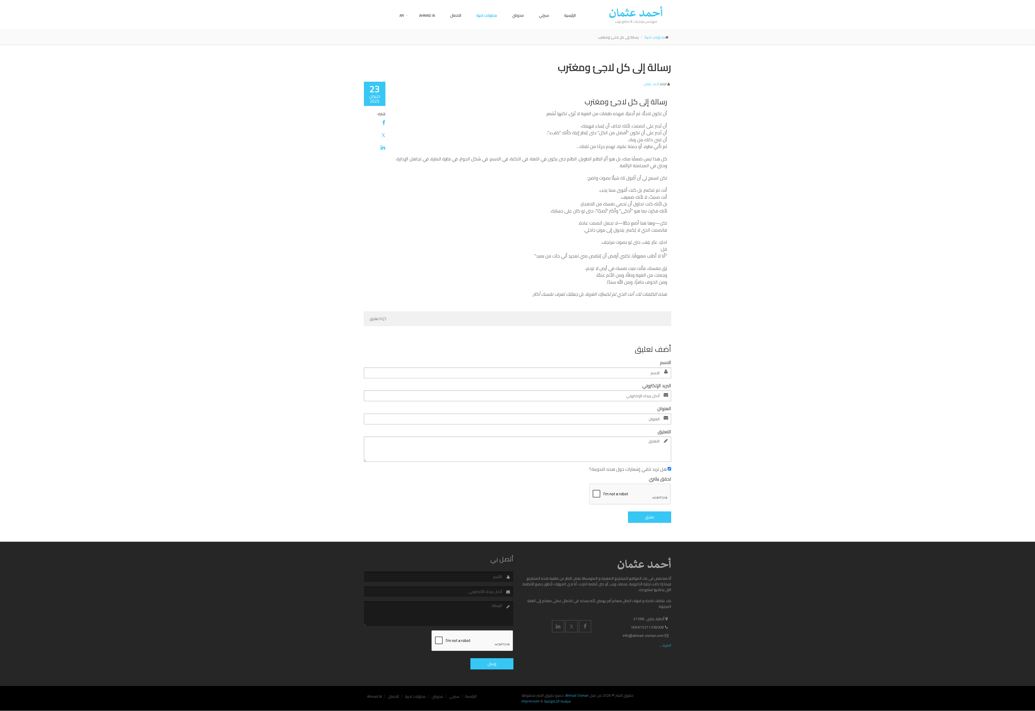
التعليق (664, 431)
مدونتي (518, 15)
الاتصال (455, 15)
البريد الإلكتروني (656, 385)
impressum (531, 701)
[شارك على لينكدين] (374, 147)
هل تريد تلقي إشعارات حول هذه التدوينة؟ (628, 469)
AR (401, 15)
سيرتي (544, 15)
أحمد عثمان (651, 84)
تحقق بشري (660, 479)
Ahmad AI (427, 15)
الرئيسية (570, 15)
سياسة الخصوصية (557, 701)
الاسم (665, 362)
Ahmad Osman (577, 695)
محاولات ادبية (486, 15)
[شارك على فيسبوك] (374, 122)
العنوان (664, 408)
